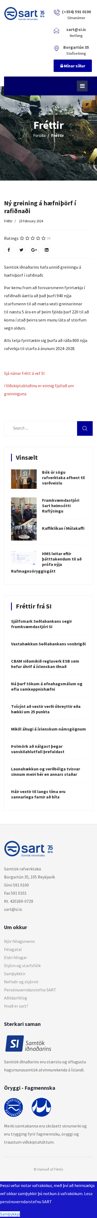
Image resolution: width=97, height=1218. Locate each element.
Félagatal (13, 949)
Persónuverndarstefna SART (30, 989)
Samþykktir (14, 973)
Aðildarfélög (15, 998)
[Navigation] (82, 86)
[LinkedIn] (46, 249)
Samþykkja (10, 1214)
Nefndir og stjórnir (21, 981)
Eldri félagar (15, 957)
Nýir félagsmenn (19, 941)
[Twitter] (21, 249)
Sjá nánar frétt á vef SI (25, 373)
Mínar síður (74, 65)
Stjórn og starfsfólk (22, 965)
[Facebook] (8, 249)
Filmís (58, 1169)
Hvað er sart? (16, 1006)
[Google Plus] (34, 249)
